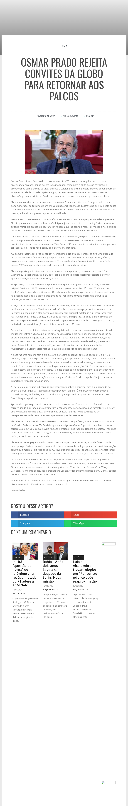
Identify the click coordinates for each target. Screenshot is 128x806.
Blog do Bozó (18, 593)
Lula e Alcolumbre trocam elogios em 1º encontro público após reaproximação (85, 571)
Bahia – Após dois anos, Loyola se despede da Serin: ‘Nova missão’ (53, 571)
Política (18, 557)
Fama (64, 46)
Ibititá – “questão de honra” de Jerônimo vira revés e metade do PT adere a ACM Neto (24, 573)
